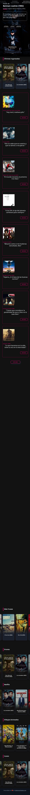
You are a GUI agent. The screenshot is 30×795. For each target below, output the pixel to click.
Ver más (24, 117)
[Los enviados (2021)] (8, 73)
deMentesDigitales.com (20, 790)
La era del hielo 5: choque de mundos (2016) (21, 747)
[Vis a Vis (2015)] (8, 624)
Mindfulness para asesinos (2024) (21, 85)
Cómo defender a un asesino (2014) (21, 635)
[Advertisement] (15, 369)
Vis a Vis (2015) (8, 635)
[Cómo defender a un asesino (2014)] (21, 624)
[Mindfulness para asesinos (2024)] (21, 73)
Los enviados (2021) (8, 84)
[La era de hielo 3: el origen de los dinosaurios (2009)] (8, 734)
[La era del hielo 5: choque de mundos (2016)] (21, 734)
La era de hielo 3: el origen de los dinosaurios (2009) (8, 747)
